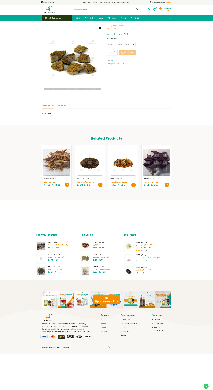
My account (156, 319)
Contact (135, 18)
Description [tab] (47, 106)
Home (77, 18)
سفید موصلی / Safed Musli (145, 245)
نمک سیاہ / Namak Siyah (145, 270)
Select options (67, 185)
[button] (100, 28)
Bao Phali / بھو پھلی (55, 269)
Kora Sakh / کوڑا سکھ (55, 257)
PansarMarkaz (51, 347)
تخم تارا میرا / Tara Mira (85, 182)
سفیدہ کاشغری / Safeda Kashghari (148, 258)
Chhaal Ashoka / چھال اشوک (58, 245)
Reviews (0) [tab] (62, 106)
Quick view (59, 172)
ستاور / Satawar (50, 182)
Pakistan (169, 2)
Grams (110, 44)
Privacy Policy (157, 327)
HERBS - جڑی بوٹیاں (122, 64)
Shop (123, 18)
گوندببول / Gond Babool (118, 182)
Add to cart (129, 53)
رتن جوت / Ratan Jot (151, 182)
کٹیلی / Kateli (97, 245)
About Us (112, 18)
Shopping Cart (157, 323)
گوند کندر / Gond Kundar (101, 269)
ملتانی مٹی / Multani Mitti (101, 257)
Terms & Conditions (159, 331)
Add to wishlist (139, 52)
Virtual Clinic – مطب (94, 18)
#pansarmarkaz (106, 301)
